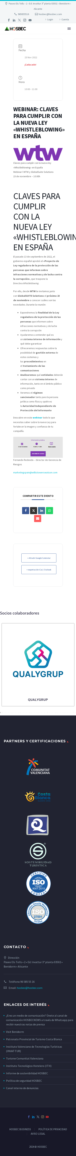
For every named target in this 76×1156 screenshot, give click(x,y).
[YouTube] (30, 20)
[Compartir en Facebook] (25, 510)
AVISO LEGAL (38, 1134)
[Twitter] (19, 20)
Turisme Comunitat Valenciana (24, 1058)
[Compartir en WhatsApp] (49, 510)
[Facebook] (8, 20)
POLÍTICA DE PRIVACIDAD (52, 1129)
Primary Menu (69, 28)
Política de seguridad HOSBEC (24, 1080)
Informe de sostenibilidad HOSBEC (27, 1073)
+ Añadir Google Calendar (39, 558)
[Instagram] (24, 20)
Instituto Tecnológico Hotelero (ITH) (28, 1066)
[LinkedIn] (14, 20)
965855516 (23, 14)
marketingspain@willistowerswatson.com (35, 472)
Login (50, 19)
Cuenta (65, 19)
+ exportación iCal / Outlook (39, 569)
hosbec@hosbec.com (50, 14)
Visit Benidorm (15, 1032)
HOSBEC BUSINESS (20, 1129)
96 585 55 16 (27, 981)
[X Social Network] (33, 510)
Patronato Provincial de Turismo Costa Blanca (34, 1039)
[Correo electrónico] (37, 518)
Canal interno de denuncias (22, 1088)
